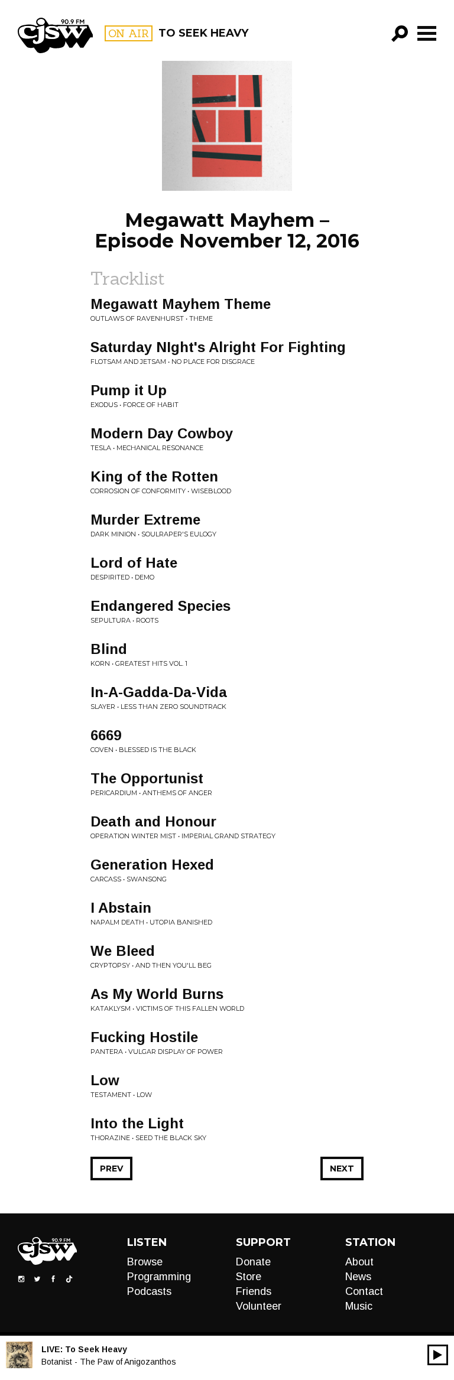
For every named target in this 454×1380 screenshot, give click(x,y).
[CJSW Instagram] (21, 1278)
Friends (253, 1291)
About (359, 1262)
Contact (364, 1291)
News (358, 1277)
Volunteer (258, 1306)
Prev (111, 1168)
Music (358, 1306)
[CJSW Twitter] (37, 1278)
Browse (145, 1262)
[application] (437, 1355)
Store (248, 1277)
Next (342, 1168)
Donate (253, 1262)
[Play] (437, 1355)
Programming (159, 1277)
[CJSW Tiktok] (69, 1278)
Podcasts (149, 1291)
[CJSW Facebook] (53, 1278)
